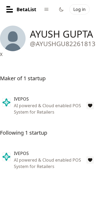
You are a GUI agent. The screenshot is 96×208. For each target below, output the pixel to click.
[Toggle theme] (61, 9)
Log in (79, 9)
